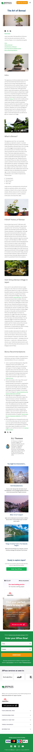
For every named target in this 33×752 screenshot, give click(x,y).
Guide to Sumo (9, 378)
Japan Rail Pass (17, 297)
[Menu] (30, 2)
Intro (6, 43)
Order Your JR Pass (22, 2)
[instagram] (19, 746)
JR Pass (11, 99)
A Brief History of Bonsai (10, 47)
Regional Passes (27, 662)
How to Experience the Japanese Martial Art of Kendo (17, 393)
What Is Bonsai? (8, 45)
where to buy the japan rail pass (17, 635)
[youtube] (23, 746)
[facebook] (5, 31)
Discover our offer (17, 624)
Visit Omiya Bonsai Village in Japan (13, 48)
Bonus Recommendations (11, 50)
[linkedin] (10, 31)
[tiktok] (15, 746)
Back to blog (7, 33)
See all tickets (9, 662)
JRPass (12, 750)
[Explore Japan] (6, 2)
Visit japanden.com (9, 705)
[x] (8, 31)
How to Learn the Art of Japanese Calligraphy (17, 415)
